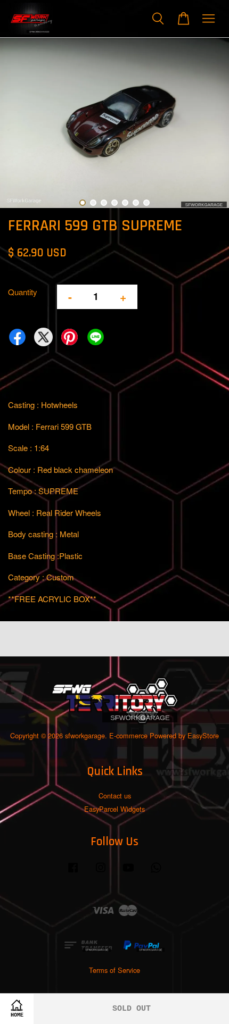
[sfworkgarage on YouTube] (128, 872)
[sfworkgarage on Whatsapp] (156, 872)
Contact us (115, 795)
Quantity (22, 291)
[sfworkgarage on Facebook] (73, 872)
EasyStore (203, 735)
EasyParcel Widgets (114, 809)
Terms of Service (114, 970)
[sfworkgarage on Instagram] (100, 872)
